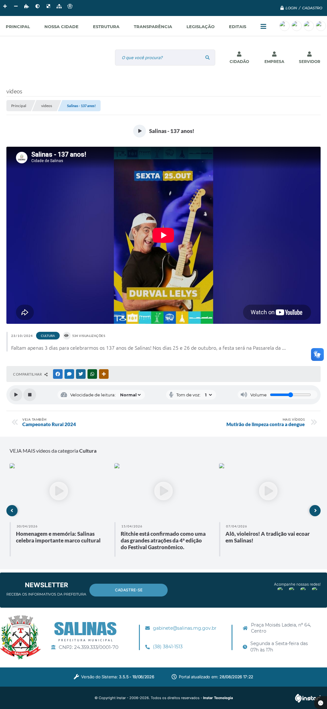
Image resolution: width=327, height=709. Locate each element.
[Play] (16, 394)
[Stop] (29, 394)
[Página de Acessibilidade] (70, 6)
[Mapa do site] (59, 6)
